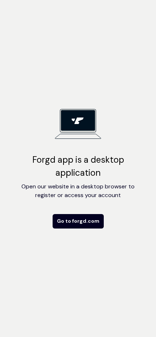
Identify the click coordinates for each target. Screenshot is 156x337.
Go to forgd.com (78, 221)
